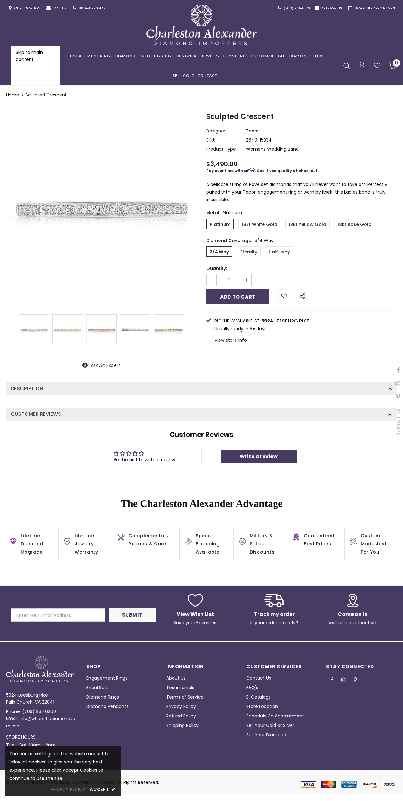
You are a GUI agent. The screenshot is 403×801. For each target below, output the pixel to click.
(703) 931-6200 (39, 711)
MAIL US (60, 8)
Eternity (248, 252)
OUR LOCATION (27, 8)
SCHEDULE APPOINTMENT (376, 8)
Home (12, 95)
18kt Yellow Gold (307, 224)
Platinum (220, 224)
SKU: (210, 140)
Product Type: (221, 149)
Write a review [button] (259, 456)
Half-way (279, 252)
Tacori (253, 131)
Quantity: (216, 268)
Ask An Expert (106, 365)
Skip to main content (29, 55)
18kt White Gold (259, 224)
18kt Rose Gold (355, 224)
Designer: (216, 131)
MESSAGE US (332, 8)
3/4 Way (219, 252)
